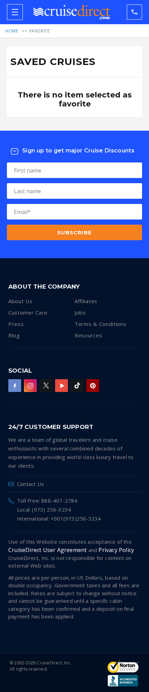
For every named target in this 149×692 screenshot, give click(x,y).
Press (16, 323)
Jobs (80, 312)
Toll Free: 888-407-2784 (47, 500)
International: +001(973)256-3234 (59, 518)
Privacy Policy (116, 550)
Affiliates (85, 301)
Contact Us (30, 483)
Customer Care (27, 312)
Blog (14, 335)
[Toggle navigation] (15, 12)
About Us (20, 301)
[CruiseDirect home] (71, 12)
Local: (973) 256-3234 (44, 509)
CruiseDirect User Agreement (47, 550)
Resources (88, 335)
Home (11, 31)
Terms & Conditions (100, 323)
